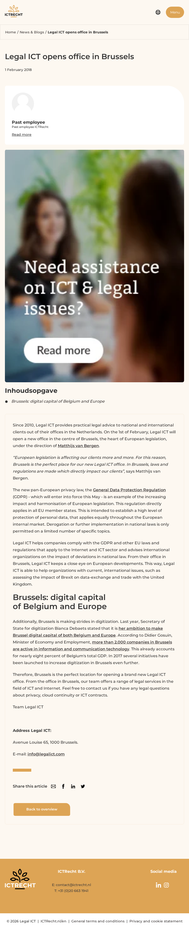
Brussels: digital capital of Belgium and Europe (58, 401)
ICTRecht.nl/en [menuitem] (53, 921)
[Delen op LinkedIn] (73, 786)
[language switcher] (158, 12)
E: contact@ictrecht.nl (71, 885)
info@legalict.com (46, 754)
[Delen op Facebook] (63, 786)
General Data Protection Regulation (129, 490)
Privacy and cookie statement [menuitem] (156, 921)
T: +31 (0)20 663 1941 (71, 891)
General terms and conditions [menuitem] (98, 921)
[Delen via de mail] (53, 786)
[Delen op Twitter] (83, 786)
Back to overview (41, 809)
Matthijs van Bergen (78, 445)
